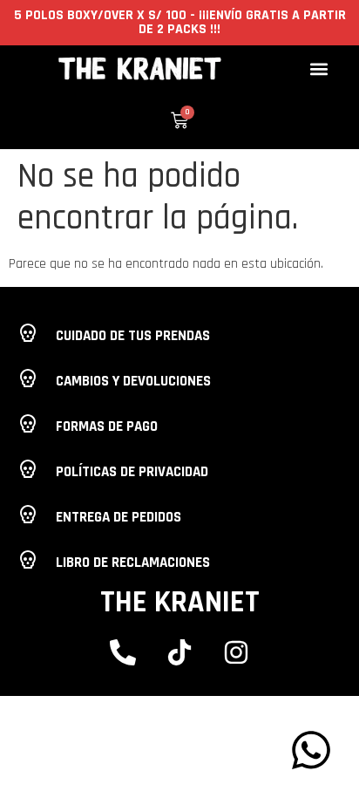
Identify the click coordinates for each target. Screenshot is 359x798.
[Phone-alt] (123, 652)
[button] (319, 68)
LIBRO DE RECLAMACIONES (133, 562)
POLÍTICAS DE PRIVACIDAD (132, 471)
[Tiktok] (179, 652)
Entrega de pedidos (118, 517)
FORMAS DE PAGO (107, 426)
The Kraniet (180, 602)
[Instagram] (236, 652)
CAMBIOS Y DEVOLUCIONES (133, 381)
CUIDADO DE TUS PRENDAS (133, 335)
